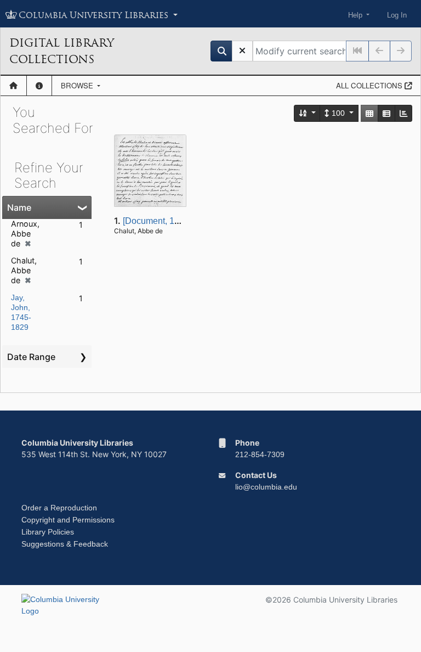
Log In (397, 15)
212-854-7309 (260, 454)
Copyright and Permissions (68, 519)
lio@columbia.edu (266, 486)
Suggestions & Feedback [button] (64, 543)
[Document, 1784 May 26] (172, 221)
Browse (78, 85)
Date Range (31, 356)
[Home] (13, 85)
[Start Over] (242, 51)
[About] (39, 85)
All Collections (370, 85)
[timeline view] (403, 113)
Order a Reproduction (59, 507)
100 (338, 113)
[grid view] (369, 113)
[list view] (386, 113)
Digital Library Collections (61, 51)
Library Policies (47, 531)
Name (19, 207)
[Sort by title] (307, 113)
